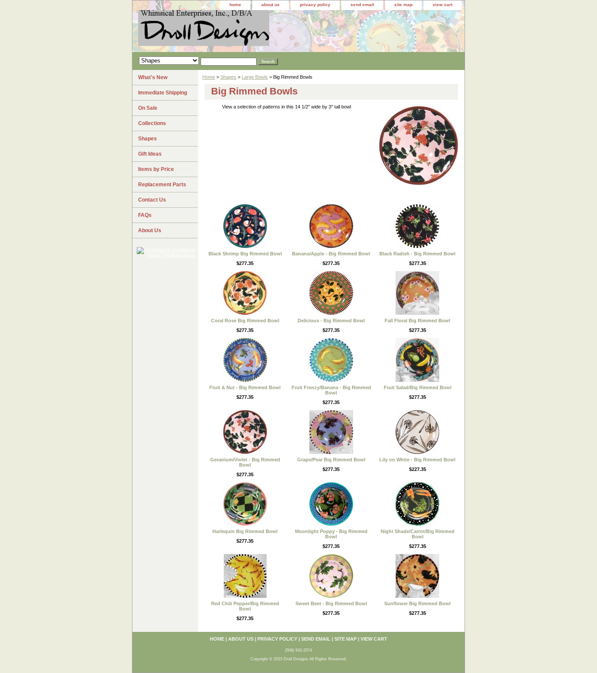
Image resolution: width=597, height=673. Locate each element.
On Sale (147, 108)
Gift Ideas (150, 154)
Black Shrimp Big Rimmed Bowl (245, 253)
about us (270, 4)
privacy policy (315, 4)
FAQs (145, 215)
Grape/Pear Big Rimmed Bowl (331, 459)
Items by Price (156, 169)
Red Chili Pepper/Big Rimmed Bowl (245, 606)
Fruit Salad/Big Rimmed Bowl (417, 387)
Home (208, 77)
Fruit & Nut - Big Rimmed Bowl (245, 387)
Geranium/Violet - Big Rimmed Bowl (245, 462)
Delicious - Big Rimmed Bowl (331, 320)
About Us (149, 230)
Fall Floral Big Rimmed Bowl (417, 320)
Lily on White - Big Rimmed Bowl (417, 459)
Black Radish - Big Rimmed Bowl (417, 253)
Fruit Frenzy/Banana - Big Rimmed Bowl (331, 390)
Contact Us (152, 200)
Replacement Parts (162, 184)
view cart (442, 4)
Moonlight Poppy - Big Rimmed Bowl (331, 534)
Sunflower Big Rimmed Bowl (417, 603)
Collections (152, 123)
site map (403, 4)
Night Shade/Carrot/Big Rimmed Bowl (418, 534)
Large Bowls (255, 77)
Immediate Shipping (162, 93)
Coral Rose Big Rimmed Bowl (245, 320)
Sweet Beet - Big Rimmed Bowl (331, 603)
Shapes (228, 77)
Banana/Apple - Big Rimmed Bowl (331, 253)
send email (362, 4)
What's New (152, 77)
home (235, 4)
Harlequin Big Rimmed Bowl (245, 531)
